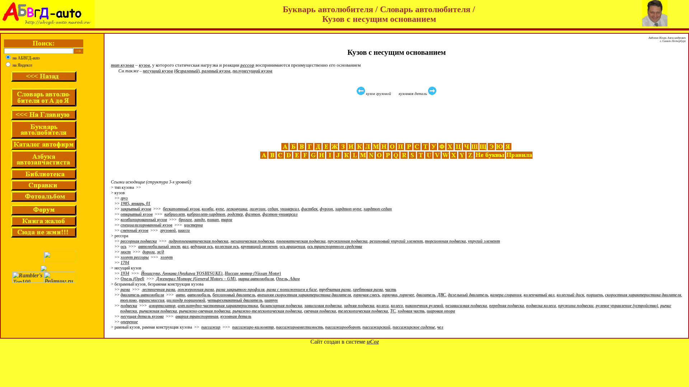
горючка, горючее (398, 294)
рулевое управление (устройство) (627, 305)
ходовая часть (411, 311)
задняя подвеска (359, 305)
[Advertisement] (397, 119)
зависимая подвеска (323, 305)
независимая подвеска (466, 305)
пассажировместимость (299, 327)
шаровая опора (441, 311)
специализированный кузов (146, 225)
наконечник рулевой (424, 305)
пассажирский (376, 327)
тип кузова (122, 65)
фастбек (309, 208)
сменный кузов (134, 230)
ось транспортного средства (334, 246)
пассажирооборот (342, 327)
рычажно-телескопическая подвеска (267, 311)
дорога (148, 251)
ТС (392, 311)
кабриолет (174, 214)
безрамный (186, 70)
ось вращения (292, 246)
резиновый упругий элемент (396, 241)
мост (126, 251)
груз (124, 198)
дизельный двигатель (468, 294)
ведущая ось (202, 246)
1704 (125, 262)
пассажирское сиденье (414, 327)
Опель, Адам (288, 278)
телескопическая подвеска (363, 311)
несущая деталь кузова (142, 316)
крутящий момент (259, 246)
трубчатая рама (335, 289)
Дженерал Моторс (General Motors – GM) (196, 278)
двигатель (425, 294)
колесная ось (227, 246)
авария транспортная (196, 316)
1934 (125, 273)
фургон (326, 208)
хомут (166, 257)
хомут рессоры (135, 257)
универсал (289, 208)
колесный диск (570, 294)
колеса (382, 305)
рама (125, 289)
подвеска (129, 305)
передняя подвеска (506, 305)
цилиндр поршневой (186, 300)
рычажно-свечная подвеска (204, 311)
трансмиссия (151, 300)
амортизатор (162, 305)
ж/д (160, 251)
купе (220, 208)
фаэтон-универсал (279, 214)
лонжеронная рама (195, 289)
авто (180, 294)
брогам (185, 219)
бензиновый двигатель (233, 294)
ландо (199, 219)
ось (123, 246)
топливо (128, 300)
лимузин (257, 208)
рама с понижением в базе (292, 289)
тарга (226, 219)
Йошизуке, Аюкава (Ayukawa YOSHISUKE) (181, 273)
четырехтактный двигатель (234, 300)
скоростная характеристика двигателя (643, 294)
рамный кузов (216, 70)
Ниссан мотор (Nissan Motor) (253, 273)
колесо (397, 305)
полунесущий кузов (252, 70)
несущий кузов (158, 70)
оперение (129, 321)
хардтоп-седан (378, 208)
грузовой (168, 230)
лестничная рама (158, 289)
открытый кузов (137, 214)
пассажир (210, 327)
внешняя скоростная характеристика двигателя (304, 294)
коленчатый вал (539, 294)
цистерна (193, 225)
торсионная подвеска (445, 241)
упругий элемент (484, 241)
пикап (213, 219)
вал (185, 246)
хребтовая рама (368, 289)
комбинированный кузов (144, 219)
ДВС (441, 294)
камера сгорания (505, 294)
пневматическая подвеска (300, 241)
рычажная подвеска (158, 311)
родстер (235, 214)
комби (208, 208)
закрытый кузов (136, 208)
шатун (271, 300)
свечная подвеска (320, 311)
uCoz (373, 342)
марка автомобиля (256, 278)
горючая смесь (366, 294)
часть (390, 289)
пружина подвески (576, 305)
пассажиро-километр (253, 327)
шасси (184, 230)
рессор (247, 65)
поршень (594, 294)
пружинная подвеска (347, 241)
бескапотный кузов (181, 208)
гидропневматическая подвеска (198, 241)
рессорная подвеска (139, 241)
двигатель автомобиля (142, 294)
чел (440, 327)
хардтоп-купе (348, 208)
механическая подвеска (252, 241)
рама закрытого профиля (240, 289)
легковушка (236, 208)
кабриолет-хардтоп (206, 214)
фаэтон (252, 214)
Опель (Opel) (132, 278)
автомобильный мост (159, 246)
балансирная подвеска (281, 305)
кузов (144, 65)
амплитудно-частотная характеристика (218, 305)
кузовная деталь (235, 316)
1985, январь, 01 (135, 203)
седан (273, 208)
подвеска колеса (541, 305)
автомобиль (198, 294)
